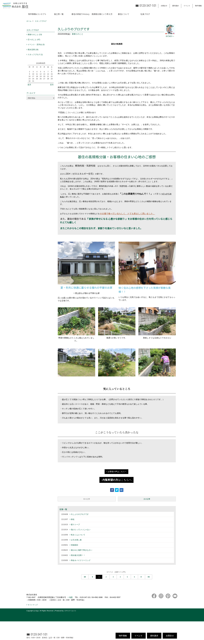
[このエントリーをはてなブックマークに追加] (121, 490)
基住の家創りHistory (80, 14)
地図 (71, 597)
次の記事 (147, 499)
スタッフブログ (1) (35, 54)
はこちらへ (117, 479)
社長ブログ (145, 14)
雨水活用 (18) (33, 50)
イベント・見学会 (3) (36, 44)
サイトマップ (33, 605)
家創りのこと (77, 34)
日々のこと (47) (34, 40)
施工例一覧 (59, 14)
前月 (29, 85)
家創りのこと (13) (35, 34)
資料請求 (175, 5)
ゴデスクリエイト (70, 611)
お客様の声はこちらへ (117, 472)
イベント (187, 5)
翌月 (52, 85)
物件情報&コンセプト (37, 14)
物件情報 (198, 5)
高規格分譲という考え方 (102, 14)
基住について (123, 14)
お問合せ (164, 5)
